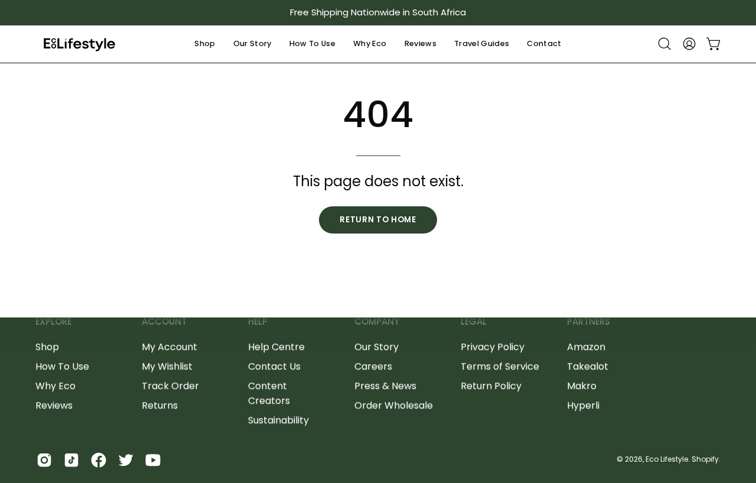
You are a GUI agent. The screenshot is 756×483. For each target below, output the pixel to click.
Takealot (587, 366)
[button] (204, 44)
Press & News (385, 386)
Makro (582, 386)
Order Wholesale (393, 405)
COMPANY (376, 322)
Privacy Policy (492, 347)
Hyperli (583, 405)
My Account (169, 347)
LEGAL (474, 322)
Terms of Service (500, 366)
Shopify (705, 460)
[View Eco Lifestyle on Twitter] (126, 460)
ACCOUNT (164, 322)
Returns (160, 405)
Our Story (376, 347)
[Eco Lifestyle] (79, 44)
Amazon (586, 347)
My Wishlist (167, 366)
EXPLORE (53, 322)
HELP (258, 322)
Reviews (54, 405)
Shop (47, 347)
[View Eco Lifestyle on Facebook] (98, 460)
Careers (373, 366)
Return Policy (491, 386)
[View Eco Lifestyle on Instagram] (44, 460)
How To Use (62, 366)
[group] (378, 12)
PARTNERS (588, 322)
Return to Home (378, 219)
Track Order (170, 386)
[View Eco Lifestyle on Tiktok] (71, 460)
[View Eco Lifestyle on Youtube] (153, 460)
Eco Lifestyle (667, 460)
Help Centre (276, 347)
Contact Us (274, 366)
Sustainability (278, 420)
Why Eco (55, 386)
